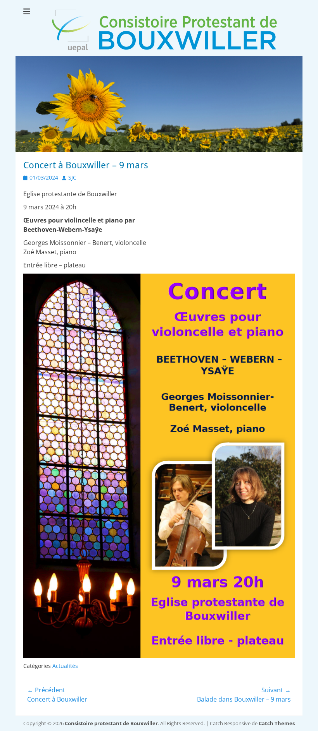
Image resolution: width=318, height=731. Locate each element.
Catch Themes (277, 723)
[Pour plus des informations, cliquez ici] (159, 149)
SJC (72, 177)
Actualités (65, 665)
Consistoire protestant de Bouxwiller (111, 723)
